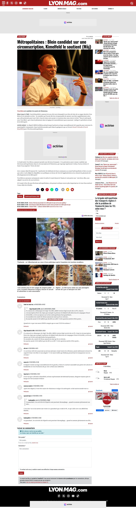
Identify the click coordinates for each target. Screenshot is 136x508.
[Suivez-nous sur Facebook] (107, 400)
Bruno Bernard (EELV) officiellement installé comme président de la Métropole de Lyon (49, 205)
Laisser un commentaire (24, 301)
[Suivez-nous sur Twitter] (63, 497)
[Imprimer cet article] (62, 189)
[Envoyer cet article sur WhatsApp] (51, 189)
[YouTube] (20, 3)
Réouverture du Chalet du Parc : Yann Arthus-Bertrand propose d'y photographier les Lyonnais (106, 184)
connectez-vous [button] (35, 442)
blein (20, 196)
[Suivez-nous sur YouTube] (73, 497)
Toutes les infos (113, 98)
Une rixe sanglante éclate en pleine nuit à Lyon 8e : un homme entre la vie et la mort (110, 74)
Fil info (45, 8)
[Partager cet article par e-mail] (67, 189)
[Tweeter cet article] (42, 189)
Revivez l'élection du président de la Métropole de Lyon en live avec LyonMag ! (47, 203)
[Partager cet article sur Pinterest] (47, 189)
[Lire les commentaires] (72, 189)
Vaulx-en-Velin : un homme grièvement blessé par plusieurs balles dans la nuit (110, 82)
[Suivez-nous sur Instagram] (68, 497)
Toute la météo (114, 384)
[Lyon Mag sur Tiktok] (77, 497)
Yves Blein (20, 111)
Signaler (91, 326)
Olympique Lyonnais (108, 270)
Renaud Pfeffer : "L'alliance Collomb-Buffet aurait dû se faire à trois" (45, 206)
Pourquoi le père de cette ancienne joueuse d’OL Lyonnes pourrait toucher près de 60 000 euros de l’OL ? (110, 92)
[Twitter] (11, 3)
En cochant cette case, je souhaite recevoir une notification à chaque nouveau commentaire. (42, 469)
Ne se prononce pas (101, 216)
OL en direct (106, 60)
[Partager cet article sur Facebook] (37, 189)
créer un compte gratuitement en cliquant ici (37, 482)
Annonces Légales (62, 8)
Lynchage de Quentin (109, 275)
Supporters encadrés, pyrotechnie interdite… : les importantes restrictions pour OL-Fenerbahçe (110, 65)
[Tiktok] (24, 3)
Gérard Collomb (77, 127)
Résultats (117, 223)
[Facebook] (7, 3)
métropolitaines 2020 (32, 196)
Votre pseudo (22, 437)
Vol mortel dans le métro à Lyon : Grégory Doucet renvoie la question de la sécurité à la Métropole (105, 175)
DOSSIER (105, 251)
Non (97, 213)
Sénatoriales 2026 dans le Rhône (110, 265)
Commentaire (22, 446)
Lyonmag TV (111, 8)
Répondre (27, 326)
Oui (97, 211)
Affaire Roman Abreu (109, 253)
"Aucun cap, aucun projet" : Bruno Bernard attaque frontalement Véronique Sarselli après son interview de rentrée (110, 44)
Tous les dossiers (113, 279)
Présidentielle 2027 (108, 259)
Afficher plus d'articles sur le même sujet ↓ (27, 210)
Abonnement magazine (27, 8)
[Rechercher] (131, 3)
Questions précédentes (99, 223)
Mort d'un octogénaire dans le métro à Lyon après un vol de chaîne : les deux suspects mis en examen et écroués (111, 55)
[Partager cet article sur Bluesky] (56, 189)
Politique (79, 8)
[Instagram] (16, 3)
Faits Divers (95, 8)
